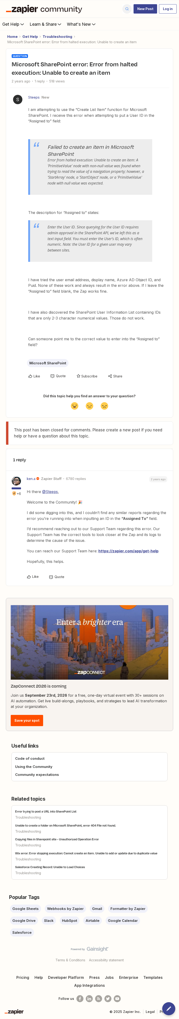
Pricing (22, 977)
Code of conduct (30, 758)
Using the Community (33, 766)
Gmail (97, 908)
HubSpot (69, 920)
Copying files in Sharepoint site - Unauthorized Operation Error (57, 839)
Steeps (34, 97)
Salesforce (22, 932)
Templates (153, 977)
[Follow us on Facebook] (79, 998)
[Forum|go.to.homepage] (45, 9)
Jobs (109, 977)
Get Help (10, 24)
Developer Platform (66, 977)
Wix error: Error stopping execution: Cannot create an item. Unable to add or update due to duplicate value (86, 853)
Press (94, 977)
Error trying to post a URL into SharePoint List (45, 811)
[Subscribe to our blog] (98, 998)
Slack (49, 920)
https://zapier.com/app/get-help (128, 551)
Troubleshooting (57, 36)
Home (12, 36)
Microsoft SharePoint (47, 363)
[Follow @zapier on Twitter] (107, 998)
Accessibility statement (106, 960)
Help (38, 977)
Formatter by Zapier (127, 908)
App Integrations (89, 985)
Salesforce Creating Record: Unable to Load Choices (50, 867)
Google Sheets (25, 908)
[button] (145, 9)
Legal (150, 1012)
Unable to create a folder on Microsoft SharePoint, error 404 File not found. (65, 825)
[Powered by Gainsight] (89, 950)
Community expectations (37, 774)
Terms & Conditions (70, 960)
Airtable (93, 920)
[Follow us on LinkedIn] (89, 998)
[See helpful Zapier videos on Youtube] (117, 998)
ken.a (31, 478)
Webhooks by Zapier (65, 908)
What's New (79, 24)
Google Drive (24, 920)
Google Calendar (123, 920)
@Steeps (50, 491)
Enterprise (128, 977)
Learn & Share (43, 24)
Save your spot (26, 720)
